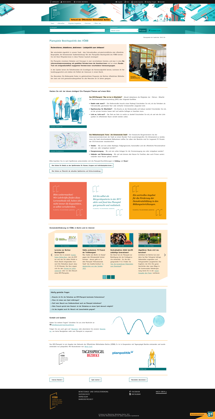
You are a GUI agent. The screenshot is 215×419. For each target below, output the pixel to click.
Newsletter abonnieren (138, 380)
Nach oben (160, 392)
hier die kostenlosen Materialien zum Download (121, 265)
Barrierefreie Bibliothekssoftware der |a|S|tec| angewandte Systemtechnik (119, 415)
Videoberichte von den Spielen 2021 (93, 266)
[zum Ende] (51, 255)
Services (88, 23)
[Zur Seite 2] (109, 277)
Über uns (98, 23)
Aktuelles (61, 23)
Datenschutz (84, 394)
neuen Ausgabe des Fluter (148, 272)
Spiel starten (95, 380)
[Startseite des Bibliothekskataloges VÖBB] (62, 400)
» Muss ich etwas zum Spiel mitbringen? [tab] (65, 300)
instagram (136, 394)
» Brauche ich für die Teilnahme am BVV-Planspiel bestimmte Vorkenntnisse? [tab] (77, 297)
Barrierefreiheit (86, 399)
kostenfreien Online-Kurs (65, 256)
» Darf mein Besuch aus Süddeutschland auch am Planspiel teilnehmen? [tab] (76, 303)
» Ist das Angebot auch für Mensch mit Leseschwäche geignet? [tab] (73, 309)
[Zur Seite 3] (113, 277)
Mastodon (74, 329)
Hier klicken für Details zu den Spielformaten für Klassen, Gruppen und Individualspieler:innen (81, 165)
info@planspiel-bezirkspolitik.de (63, 325)
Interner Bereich (57, 380)
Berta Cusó (88, 346)
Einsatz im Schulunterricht (65, 269)
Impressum (83, 397)
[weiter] (164, 255)
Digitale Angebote (74, 23)
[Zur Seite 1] (104, 277)
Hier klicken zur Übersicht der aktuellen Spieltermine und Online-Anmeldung (76, 171)
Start (52, 23)
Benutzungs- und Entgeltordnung (93, 392)
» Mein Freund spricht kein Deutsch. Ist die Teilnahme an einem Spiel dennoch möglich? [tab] (82, 306)
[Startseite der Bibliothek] (55, 12)
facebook (136, 392)
